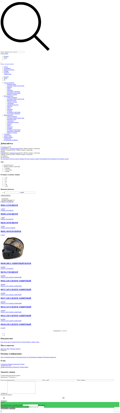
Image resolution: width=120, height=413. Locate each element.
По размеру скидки (63, 159)
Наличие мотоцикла (33, 396)
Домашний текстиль (13, 104)
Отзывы (6, 71)
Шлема (7, 171)
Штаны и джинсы (12, 94)
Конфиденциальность (7, 367)
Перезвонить (4, 377)
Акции (6, 66)
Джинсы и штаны (12, 102)
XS (6, 178)
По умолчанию (5, 159)
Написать (13, 377)
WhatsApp (5, 147)
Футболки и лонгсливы (13, 93)
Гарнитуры (9, 170)
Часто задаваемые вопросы (8, 357)
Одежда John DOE (9, 82)
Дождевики (10, 103)
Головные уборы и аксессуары (15, 85)
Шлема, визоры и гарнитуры (8, 137)
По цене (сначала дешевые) (17, 159)
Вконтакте (3, 349)
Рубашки (9, 110)
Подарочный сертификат (11, 140)
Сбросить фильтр (5, 195)
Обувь (9, 88)
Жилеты (9, 87)
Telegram (18, 349)
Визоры (8, 168)
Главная (3, 148)
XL (6, 184)
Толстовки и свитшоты (13, 91)
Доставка (23, 342)
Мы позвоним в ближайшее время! (12, 405)
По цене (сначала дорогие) (32, 159)
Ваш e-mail (46, 380)
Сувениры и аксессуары (7, 134)
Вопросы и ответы (9, 69)
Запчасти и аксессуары (7, 73)
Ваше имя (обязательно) (7, 380)
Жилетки (9, 106)
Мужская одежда (8, 96)
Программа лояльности (49, 357)
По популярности (53, 159)
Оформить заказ (5, 408)
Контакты (17, 364)
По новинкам (44, 159)
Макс (8, 349)
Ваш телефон (81, 380)
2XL (7, 186)
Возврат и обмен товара (32, 342)
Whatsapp (12, 349)
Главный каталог (14, 148)
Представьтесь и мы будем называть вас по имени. (15, 407)
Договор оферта (23, 367)
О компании (7, 68)
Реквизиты (11, 364)
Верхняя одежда (11, 84)
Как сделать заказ (5, 342)
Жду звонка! (41, 405)
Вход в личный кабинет (7, 64)
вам (10, 405)
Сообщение (4, 393)
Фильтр (3, 151)
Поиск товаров (5, 52)
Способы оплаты (15, 342)
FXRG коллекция (12, 97)
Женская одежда (8, 115)
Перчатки (10, 90)
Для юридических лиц (22, 357)
